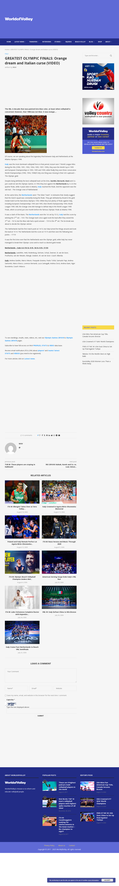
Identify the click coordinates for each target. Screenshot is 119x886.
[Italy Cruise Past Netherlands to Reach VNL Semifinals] (22, 632)
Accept (107, 880)
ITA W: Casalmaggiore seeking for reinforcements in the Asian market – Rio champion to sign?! (67, 825)
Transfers (33, 42)
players (41, 350)
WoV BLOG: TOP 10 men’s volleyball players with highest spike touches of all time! (67, 803)
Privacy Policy (49, 845)
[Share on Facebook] (42, 435)
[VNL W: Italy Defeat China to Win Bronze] (59, 597)
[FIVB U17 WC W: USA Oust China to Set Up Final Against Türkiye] (87, 816)
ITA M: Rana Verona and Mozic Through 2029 (59, 543)
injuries (68, 42)
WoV (14, 67)
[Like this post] (39, 435)
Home (9, 42)
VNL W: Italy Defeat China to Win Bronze (59, 612)
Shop (100, 42)
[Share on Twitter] (44, 435)
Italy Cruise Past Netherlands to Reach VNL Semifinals (22, 648)
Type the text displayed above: (18, 707)
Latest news (19, 42)
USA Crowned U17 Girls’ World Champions (98, 341)
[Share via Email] (59, 435)
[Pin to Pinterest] (47, 435)
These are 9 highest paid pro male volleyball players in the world (67, 786)
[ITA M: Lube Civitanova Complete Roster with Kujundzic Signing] (22, 597)
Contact (72, 845)
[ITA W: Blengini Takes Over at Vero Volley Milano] (22, 492)
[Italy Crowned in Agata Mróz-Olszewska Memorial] (59, 492)
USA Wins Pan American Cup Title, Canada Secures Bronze (95, 335)
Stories (57, 42)
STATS (44, 345)
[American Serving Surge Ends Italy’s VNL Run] (59, 562)
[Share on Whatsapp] (54, 435)
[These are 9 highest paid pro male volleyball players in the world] (49, 786)
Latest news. (29, 359)
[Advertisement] (78, 19)
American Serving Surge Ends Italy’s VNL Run (59, 578)
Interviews (46, 42)
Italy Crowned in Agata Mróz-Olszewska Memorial (59, 508)
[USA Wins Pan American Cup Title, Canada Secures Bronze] (87, 786)
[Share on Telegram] (56, 435)
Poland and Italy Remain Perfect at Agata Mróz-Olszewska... (22, 543)
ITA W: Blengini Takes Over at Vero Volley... (22, 508)
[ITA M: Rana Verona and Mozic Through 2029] (59, 527)
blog (91, 42)
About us (61, 845)
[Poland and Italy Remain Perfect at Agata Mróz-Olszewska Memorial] (22, 527)
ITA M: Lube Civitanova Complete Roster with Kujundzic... (22, 613)
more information (93, 880)
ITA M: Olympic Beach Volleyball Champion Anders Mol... (22, 578)
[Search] (113, 48)
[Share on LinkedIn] (49, 435)
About (107, 42)
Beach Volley (80, 42)
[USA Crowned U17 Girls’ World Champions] (87, 802)
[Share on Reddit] (52, 435)
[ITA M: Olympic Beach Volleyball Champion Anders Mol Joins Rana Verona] (22, 562)
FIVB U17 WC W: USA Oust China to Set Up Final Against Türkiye (97, 347)
